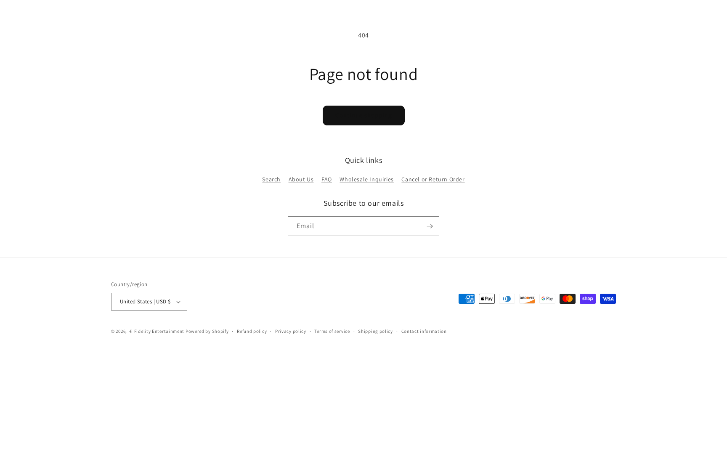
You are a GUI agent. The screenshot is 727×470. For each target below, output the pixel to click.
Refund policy (252, 331)
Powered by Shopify (207, 331)
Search (271, 179)
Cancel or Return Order (432, 179)
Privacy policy (290, 331)
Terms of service (332, 331)
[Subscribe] (429, 226)
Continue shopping (363, 115)
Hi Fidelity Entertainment (156, 331)
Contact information (424, 331)
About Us (301, 179)
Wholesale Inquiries (366, 179)
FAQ (326, 179)
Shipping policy (375, 331)
